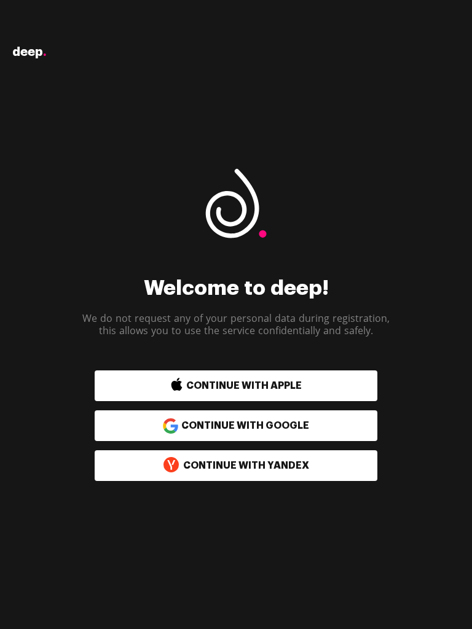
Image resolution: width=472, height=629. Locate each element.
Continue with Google (245, 426)
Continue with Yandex (246, 466)
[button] (210, 385)
